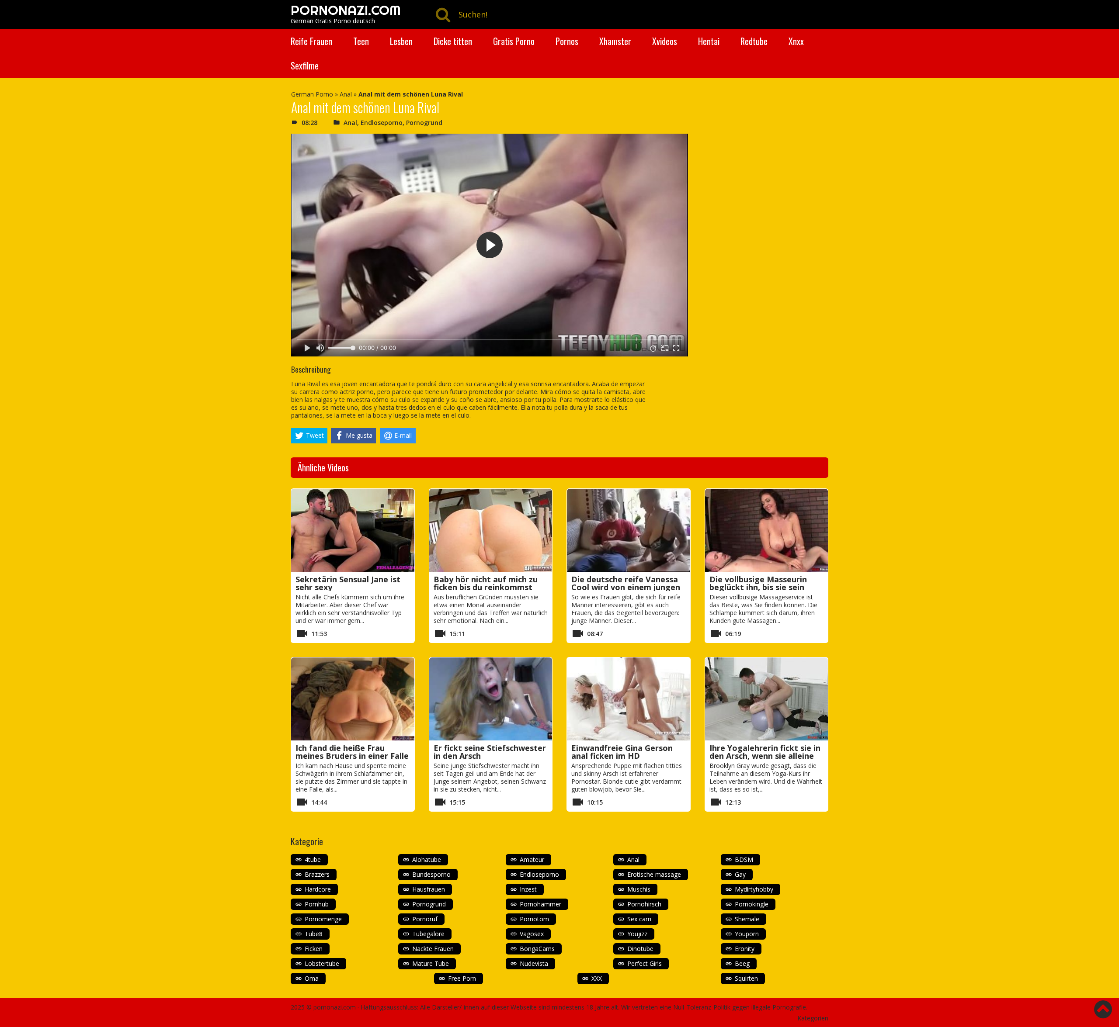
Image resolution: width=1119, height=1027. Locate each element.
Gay (740, 874)
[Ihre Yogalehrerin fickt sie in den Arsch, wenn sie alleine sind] (766, 698)
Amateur (532, 859)
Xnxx (796, 41)
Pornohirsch (644, 904)
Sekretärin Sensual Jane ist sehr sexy (347, 583)
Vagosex (532, 934)
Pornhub (317, 904)
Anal (346, 94)
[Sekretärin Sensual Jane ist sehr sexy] (352, 530)
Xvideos (664, 41)
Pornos (567, 41)
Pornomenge (323, 919)
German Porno (312, 94)
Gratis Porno (514, 41)
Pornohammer (540, 904)
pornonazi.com (334, 1007)
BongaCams (537, 948)
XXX (596, 978)
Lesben (401, 41)
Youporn (747, 934)
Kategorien (812, 1018)
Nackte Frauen (433, 948)
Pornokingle (751, 904)
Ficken (314, 948)
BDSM (744, 859)
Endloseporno (382, 122)
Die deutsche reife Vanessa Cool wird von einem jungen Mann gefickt (625, 587)
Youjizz (637, 934)
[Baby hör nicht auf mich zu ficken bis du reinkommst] (491, 530)
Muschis (638, 889)
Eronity (744, 948)
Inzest (528, 889)
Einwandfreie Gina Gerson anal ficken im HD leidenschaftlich (622, 756)
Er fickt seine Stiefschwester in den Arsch (490, 752)
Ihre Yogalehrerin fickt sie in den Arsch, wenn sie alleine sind (764, 756)
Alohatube (426, 859)
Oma (312, 978)
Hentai (708, 41)
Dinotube (640, 948)
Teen (361, 41)
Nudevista (534, 963)
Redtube (754, 41)
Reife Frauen (311, 41)
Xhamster (615, 41)
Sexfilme (305, 65)
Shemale (747, 919)
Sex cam (639, 919)
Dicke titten (453, 41)
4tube (313, 859)
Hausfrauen (428, 889)
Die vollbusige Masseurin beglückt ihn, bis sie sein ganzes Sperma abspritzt (758, 587)
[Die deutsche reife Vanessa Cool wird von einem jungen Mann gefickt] (628, 530)
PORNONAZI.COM (346, 10)
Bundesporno (431, 874)
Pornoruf (425, 919)
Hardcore (318, 889)
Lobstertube (322, 963)
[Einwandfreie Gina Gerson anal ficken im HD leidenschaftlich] (628, 698)
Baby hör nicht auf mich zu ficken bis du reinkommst (486, 583)
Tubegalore (428, 934)
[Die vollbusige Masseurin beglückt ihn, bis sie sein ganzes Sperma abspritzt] (766, 530)
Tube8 (314, 934)
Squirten (746, 978)
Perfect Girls (644, 963)
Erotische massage (654, 874)
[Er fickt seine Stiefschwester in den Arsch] (491, 698)
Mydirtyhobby (754, 889)
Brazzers (317, 874)
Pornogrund (424, 122)
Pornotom (534, 919)
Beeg (742, 963)
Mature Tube (430, 963)
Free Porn (462, 978)
